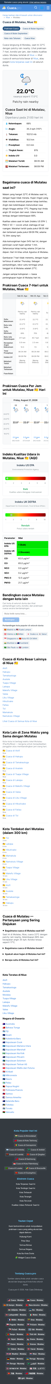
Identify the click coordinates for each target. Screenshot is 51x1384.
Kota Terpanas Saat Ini (25, 1184)
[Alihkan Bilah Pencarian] (35, 8)
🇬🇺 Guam (7, 1035)
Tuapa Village (9, 683)
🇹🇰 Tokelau (8, 1104)
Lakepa (6, 686)
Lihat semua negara (37, 2)
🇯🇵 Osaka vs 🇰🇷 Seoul (36, 634)
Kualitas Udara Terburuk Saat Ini (25, 1205)
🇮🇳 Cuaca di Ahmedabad (25, 1136)
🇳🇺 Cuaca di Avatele (13, 769)
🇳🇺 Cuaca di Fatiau (12, 810)
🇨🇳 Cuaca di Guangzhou (25, 1173)
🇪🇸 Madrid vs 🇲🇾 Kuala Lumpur (17, 629)
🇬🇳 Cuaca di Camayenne (25, 1145)
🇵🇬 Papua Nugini (11, 1086)
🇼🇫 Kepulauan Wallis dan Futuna (19, 1068)
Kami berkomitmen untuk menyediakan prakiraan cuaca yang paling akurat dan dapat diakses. (25, 1229)
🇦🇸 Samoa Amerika (12, 1097)
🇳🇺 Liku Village (10, 880)
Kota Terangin (25, 1196)
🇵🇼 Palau (7, 1082)
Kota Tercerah (26, 1201)
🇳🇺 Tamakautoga (11, 898)
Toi (4, 708)
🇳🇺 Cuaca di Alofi (11, 751)
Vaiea (5, 694)
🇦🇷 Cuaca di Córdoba (15, 1150)
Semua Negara (25, 1249)
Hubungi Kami (25, 1236)
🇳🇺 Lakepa (8, 845)
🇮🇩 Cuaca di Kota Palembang (25, 1164)
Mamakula (8, 712)
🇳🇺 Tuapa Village (11, 868)
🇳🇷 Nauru (7, 1079)
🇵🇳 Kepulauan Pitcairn (13, 1057)
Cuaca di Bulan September (15, 33)
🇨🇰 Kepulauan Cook (12, 1042)
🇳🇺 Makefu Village (12, 874)
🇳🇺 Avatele (8, 892)
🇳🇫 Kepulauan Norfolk (13, 1053)
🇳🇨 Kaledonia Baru (12, 1038)
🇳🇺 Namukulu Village (13, 862)
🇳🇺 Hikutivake (9, 850)
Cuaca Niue (30, 38)
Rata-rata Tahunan (12, 38)
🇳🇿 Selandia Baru (11, 1101)
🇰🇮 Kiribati (8, 1071)
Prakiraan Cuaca (11, 28)
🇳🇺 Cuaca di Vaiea (12, 793)
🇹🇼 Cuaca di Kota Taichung (25, 1140)
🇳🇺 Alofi (6, 886)
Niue (8, 17)
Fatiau (6, 705)
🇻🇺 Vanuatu (8, 1112)
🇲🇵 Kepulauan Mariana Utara (17, 1046)
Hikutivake (8, 701)
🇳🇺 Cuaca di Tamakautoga (16, 763)
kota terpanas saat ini (21, 62)
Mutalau (7, 994)
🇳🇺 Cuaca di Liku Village (15, 798)
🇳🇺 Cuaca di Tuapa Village (16, 775)
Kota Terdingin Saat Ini (25, 1188)
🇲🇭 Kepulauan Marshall (14, 1049)
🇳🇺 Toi (6, 839)
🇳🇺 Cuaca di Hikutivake (14, 804)
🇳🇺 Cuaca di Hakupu (13, 757)
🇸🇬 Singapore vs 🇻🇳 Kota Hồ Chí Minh (20, 638)
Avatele (6, 679)
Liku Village (8, 697)
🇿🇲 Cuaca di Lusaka (13, 1168)
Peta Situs (25, 1241)
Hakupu (6, 672)
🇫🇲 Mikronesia (10, 1075)
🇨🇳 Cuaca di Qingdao (36, 1154)
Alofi (5, 668)
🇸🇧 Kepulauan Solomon (14, 1060)
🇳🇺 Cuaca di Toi (10, 816)
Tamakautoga (9, 675)
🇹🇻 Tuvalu (7, 1108)
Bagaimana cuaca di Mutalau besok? (24, 948)
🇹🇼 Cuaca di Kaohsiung (25, 1159)
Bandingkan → (11, 620)
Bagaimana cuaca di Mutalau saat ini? (25, 930)
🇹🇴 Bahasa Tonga (11, 1027)
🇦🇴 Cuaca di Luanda (14, 1154)
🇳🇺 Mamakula (9, 856)
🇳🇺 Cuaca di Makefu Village (16, 787)
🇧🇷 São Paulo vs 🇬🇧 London (16, 647)
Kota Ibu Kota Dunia (25, 1253)
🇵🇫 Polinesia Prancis (13, 1090)
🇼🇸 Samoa (8, 1093)
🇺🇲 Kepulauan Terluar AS (15, 1064)
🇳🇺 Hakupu (8, 904)
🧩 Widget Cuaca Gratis (25, 1257)
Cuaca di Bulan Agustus (33, 28)
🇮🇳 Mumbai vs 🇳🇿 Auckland (16, 643)
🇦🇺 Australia (9, 1024)
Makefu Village (10, 690)
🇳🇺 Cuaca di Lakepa (12, 781)
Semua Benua (25, 1245)
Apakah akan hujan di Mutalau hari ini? (25, 954)
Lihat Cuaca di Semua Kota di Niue (20, 721)
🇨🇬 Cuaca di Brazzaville (36, 1168)
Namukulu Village (11, 716)
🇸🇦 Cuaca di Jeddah (36, 1150)
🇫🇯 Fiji (5, 1031)
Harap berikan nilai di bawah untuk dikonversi (22, 15)
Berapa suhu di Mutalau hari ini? (21, 960)
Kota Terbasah (25, 1192)
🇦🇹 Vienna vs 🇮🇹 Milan (13, 634)
